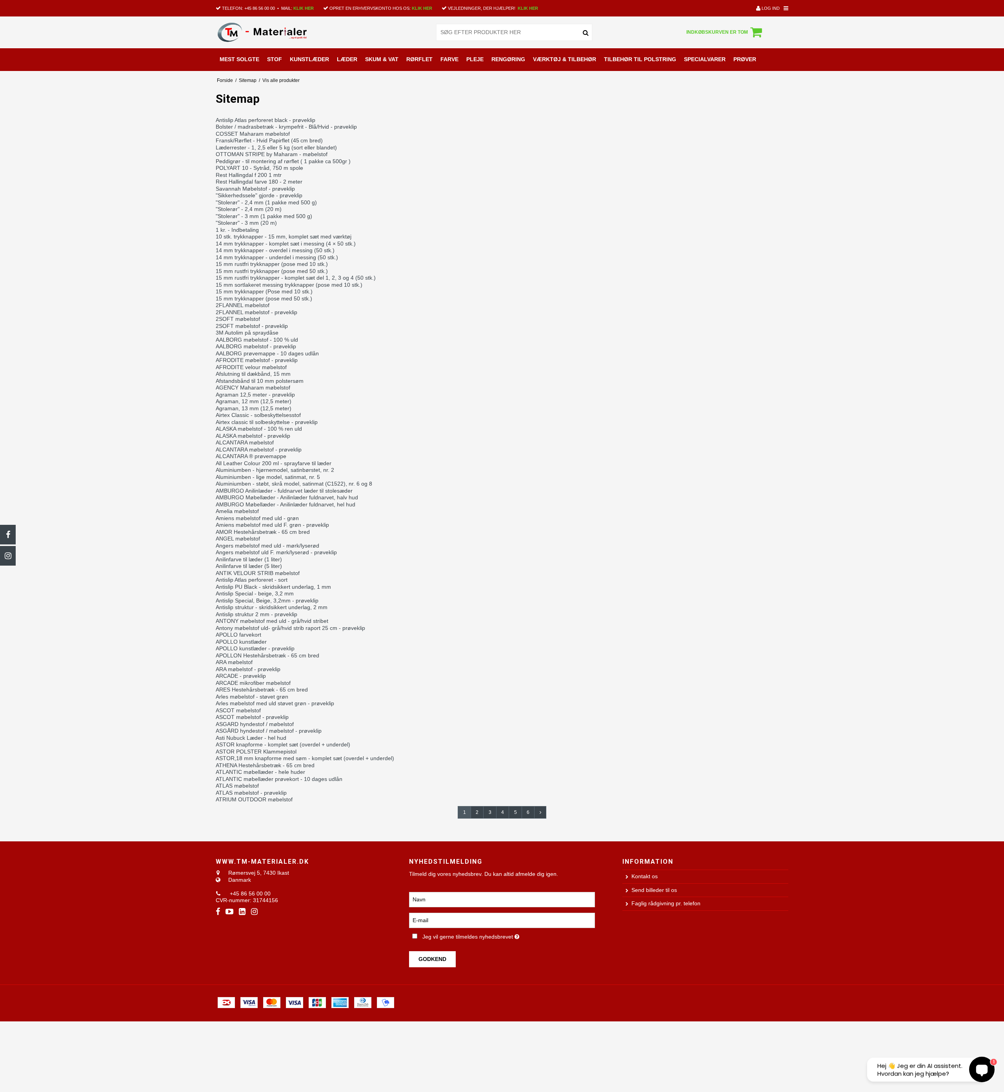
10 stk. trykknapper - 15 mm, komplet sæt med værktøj (283, 236)
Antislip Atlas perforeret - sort (251, 580)
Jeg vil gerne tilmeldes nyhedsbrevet (497, 935)
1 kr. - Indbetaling (237, 230)
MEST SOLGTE (239, 59)
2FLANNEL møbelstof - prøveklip (256, 312)
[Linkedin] (242, 912)
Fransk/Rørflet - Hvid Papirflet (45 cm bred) (269, 140)
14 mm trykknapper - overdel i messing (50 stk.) (275, 250)
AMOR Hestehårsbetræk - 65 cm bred (263, 532)
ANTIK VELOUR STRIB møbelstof (258, 573)
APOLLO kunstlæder (241, 642)
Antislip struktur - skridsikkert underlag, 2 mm (271, 607)
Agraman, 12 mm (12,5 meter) (253, 401)
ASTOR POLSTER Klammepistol (256, 751)
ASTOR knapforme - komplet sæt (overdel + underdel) (283, 744)
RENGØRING (508, 59)
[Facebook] (8, 534)
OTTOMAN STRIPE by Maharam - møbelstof (271, 154)
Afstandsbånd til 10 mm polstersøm (260, 381)
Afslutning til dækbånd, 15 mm (253, 374)
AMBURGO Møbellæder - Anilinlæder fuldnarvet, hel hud (285, 504)
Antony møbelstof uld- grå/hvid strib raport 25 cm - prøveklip (290, 628)
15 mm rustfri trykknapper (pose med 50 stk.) (272, 271)
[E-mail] (502, 920)
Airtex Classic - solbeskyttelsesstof (258, 415)
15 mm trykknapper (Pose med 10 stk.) (264, 291)
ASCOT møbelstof (238, 710)
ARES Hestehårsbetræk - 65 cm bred (262, 689)
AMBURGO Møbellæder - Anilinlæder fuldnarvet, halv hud (287, 497)
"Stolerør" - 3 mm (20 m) (246, 223)
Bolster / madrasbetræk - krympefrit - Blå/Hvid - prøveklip (286, 127)
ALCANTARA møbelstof (245, 442)
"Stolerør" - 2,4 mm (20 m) (249, 209)
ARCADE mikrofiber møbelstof (253, 683)
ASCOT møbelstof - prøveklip (252, 717)
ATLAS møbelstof (237, 786)
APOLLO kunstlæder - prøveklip (255, 648)
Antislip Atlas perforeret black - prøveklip (265, 120)
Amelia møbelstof (237, 511)
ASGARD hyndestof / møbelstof (255, 724)
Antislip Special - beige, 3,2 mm (255, 593)
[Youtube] (229, 912)
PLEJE (475, 59)
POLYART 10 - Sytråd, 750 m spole (259, 168)
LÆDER (347, 59)
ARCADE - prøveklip (241, 676)
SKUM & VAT (381, 59)
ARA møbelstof (234, 662)
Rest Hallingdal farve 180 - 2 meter (259, 181)
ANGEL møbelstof (238, 538)
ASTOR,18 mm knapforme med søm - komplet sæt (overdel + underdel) (305, 758)
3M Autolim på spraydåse (247, 332)
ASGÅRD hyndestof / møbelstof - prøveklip (269, 731)
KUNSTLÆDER (309, 59)
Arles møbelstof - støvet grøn (252, 696)
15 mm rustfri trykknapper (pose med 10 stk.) (272, 264)
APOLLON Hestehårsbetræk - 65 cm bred (267, 655)
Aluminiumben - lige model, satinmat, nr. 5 (268, 477)
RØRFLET (419, 59)
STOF (274, 59)
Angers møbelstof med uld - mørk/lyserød (267, 545)
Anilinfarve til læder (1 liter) (249, 559)
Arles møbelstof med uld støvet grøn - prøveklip (275, 703)
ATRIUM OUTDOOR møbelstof (254, 799)
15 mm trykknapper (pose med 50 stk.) (264, 298)
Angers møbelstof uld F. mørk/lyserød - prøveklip (276, 552)
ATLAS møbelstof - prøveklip (251, 793)
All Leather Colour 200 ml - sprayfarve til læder (273, 463)
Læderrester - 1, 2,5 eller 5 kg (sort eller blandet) (276, 147)
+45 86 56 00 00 (259, 8)
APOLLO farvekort (238, 635)
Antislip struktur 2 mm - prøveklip (256, 614)
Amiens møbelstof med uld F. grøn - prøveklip (272, 525)
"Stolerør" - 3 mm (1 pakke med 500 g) (264, 216)
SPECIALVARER (705, 59)
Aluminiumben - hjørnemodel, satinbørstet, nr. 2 (275, 470)
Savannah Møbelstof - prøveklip (255, 189)
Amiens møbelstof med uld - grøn (257, 518)
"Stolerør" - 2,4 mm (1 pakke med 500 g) (266, 202)
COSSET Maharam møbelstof (253, 134)
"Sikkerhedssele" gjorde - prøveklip (259, 195)
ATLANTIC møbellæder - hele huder (260, 772)
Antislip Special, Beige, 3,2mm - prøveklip (267, 600)
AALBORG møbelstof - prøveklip (256, 346)
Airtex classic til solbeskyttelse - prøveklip (267, 422)
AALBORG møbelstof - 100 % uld (257, 340)
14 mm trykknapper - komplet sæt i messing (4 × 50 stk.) (286, 243)
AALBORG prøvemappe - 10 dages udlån (267, 353)
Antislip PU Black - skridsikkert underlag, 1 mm (273, 587)
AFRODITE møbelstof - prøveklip (257, 360)
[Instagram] (8, 556)
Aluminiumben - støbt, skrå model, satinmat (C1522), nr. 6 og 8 (294, 483)
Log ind (770, 8)
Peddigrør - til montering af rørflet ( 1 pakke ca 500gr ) (283, 161)
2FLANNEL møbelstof (242, 305)
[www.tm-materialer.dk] (272, 32)
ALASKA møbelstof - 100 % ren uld (259, 429)
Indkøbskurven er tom (717, 32)
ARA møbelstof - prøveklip (248, 669)
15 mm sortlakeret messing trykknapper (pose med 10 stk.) (289, 285)
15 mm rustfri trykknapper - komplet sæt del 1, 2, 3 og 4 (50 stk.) (296, 278)
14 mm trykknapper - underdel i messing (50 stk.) (277, 257)
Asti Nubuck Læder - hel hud (251, 738)
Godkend (432, 959)
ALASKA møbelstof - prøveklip (253, 436)
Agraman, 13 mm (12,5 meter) (253, 408)
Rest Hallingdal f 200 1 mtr (249, 175)
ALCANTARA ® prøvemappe (251, 456)
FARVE (449, 59)
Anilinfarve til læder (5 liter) (249, 566)
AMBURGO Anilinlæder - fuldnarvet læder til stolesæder (284, 491)
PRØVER (744, 59)
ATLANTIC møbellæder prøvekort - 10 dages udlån (279, 779)
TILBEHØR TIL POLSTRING (640, 59)
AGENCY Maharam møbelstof (253, 387)
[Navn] (502, 899)
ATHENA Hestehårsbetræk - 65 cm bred (265, 765)
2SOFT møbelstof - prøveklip (252, 326)
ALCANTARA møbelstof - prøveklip (259, 449)
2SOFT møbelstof (238, 319)
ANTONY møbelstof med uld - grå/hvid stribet (272, 621)
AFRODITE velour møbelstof (251, 367)
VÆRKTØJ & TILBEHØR (564, 59)
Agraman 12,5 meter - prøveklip (255, 394)
